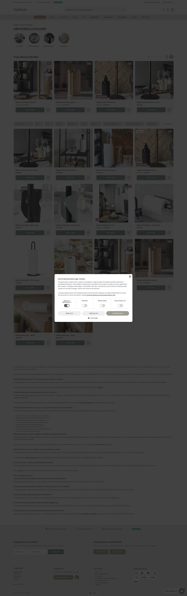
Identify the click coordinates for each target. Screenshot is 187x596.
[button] (93, 318)
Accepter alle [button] (117, 313)
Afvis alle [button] (69, 313)
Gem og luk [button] (93, 313)
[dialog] (93, 298)
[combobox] (130, 277)
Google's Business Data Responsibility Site (100, 295)
